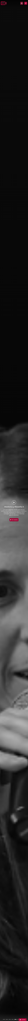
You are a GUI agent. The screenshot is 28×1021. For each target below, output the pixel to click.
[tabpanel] (14, 510)
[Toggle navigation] (25, 3)
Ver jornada (15, 521)
